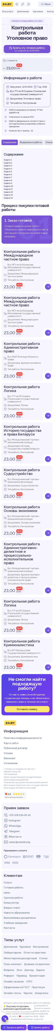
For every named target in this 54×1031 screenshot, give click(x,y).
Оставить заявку (27, 709)
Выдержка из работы (31, 142)
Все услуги (7, 11)
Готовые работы (13, 887)
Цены (7, 892)
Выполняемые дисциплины (20, 917)
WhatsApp (15, 826)
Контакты (9, 927)
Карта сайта (11, 743)
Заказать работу (15, 1027)
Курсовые (38, 11)
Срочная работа (13, 897)
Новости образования (17, 912)
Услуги (8, 882)
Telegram (14, 831)
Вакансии (9, 758)
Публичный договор (15, 748)
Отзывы (8, 753)
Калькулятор (11, 902)
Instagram (14, 820)
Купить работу (42, 1027)
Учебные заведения (15, 923)
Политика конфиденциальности (23, 738)
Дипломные (23, 11)
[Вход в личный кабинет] (22, 4)
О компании (11, 763)
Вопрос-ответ (12, 907)
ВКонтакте (15, 836)
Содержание (9, 142)
